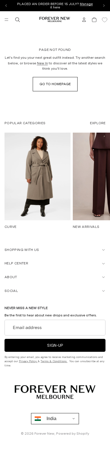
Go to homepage (55, 84)
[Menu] (6, 19)
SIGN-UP (55, 345)
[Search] (17, 19)
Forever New (44, 434)
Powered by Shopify (72, 434)
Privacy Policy (28, 361)
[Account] (84, 19)
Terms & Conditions (54, 361)
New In (42, 63)
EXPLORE (97, 123)
